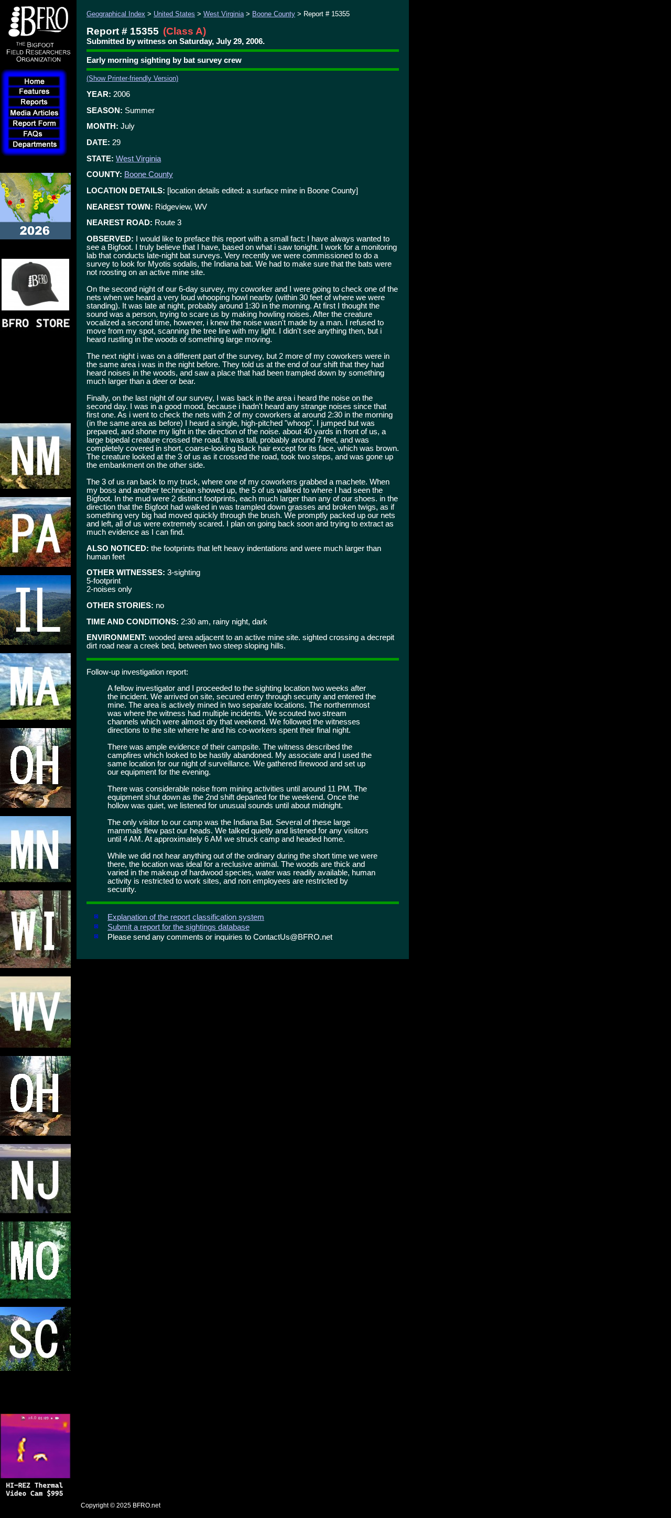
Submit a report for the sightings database (178, 927)
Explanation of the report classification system (185, 917)
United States (174, 14)
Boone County (273, 14)
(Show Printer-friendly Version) (132, 78)
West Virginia (223, 14)
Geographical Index (115, 14)
